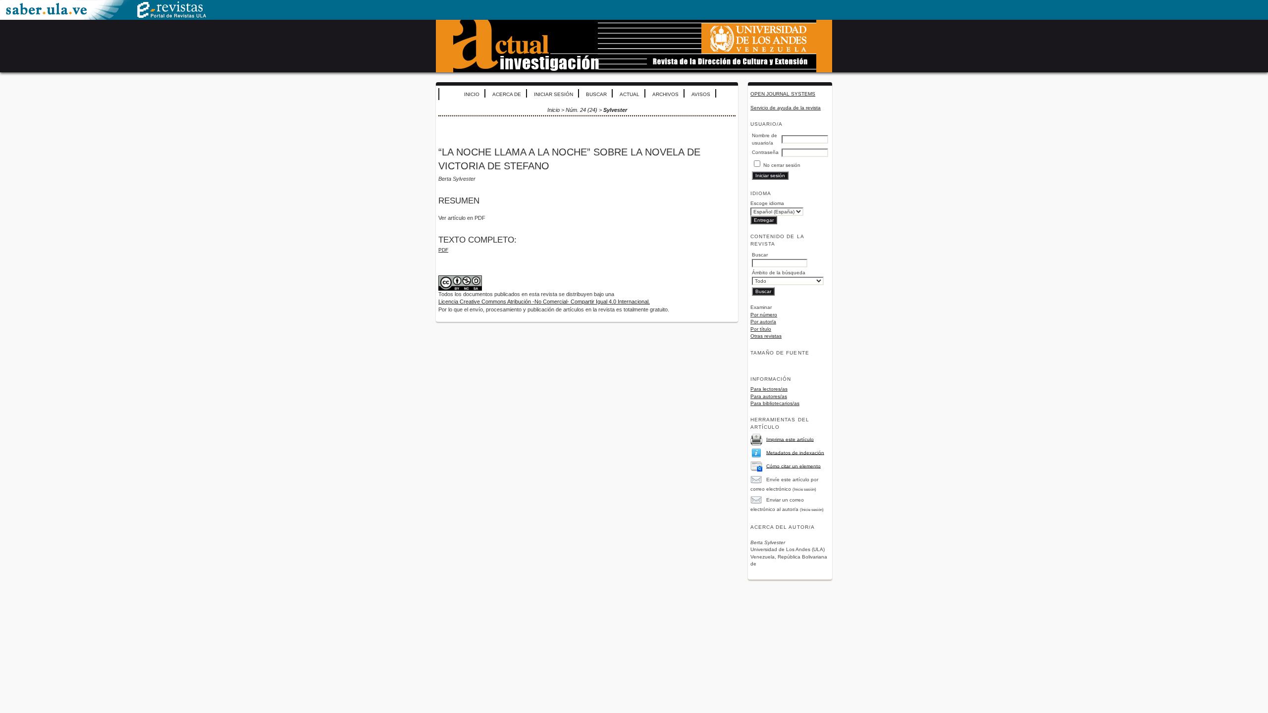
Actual (629, 94)
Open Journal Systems (782, 94)
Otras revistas (766, 336)
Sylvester (615, 110)
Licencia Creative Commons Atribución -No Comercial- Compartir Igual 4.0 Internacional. (544, 302)
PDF (443, 250)
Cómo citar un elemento (793, 465)
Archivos (665, 94)
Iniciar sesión (553, 94)
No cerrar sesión (781, 165)
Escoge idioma (767, 203)
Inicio (471, 94)
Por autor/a (763, 321)
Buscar (596, 94)
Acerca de (506, 94)
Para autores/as (768, 396)
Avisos (700, 94)
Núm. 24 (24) (581, 110)
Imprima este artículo (790, 439)
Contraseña (765, 152)
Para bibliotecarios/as (774, 403)
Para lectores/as (769, 389)
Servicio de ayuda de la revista (785, 107)
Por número (763, 314)
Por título (760, 329)
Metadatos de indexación (795, 452)
